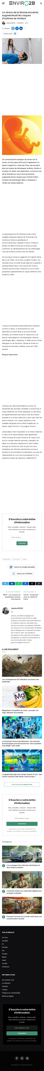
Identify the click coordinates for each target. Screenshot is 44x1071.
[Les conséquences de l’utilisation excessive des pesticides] (22, 666)
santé (24, 559)
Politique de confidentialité (11, 993)
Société (4, 963)
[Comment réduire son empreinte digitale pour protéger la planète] (22, 879)
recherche (16, 559)
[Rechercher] (41, 3)
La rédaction (6, 983)
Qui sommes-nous (8, 980)
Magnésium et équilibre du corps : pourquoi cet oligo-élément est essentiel (20, 711)
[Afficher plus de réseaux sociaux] (25, 28)
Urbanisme (5, 967)
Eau (3, 950)
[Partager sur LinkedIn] (21, 28)
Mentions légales (8, 996)
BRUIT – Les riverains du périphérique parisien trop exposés (11, 597)
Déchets (5, 947)
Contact (4, 989)
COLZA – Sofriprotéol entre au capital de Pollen (31, 597)
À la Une (5, 937)
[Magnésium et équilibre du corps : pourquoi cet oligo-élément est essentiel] (22, 697)
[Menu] (3, 3)
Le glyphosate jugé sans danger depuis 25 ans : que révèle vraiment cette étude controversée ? (22, 775)
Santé (4, 960)
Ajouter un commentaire (22, 784)
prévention (6, 559)
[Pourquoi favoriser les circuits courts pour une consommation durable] (22, 905)
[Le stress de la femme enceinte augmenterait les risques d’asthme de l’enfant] (22, 51)
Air (3, 944)
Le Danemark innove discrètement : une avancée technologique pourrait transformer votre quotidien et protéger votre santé (21, 743)
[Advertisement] (22, 90)
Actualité (5, 941)
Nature (4, 957)
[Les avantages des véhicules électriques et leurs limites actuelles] (22, 854)
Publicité (5, 986)
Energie (4, 954)
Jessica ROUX (10, 23)
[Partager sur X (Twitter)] (13, 28)
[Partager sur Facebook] (17, 28)
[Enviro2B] (22, 3)
